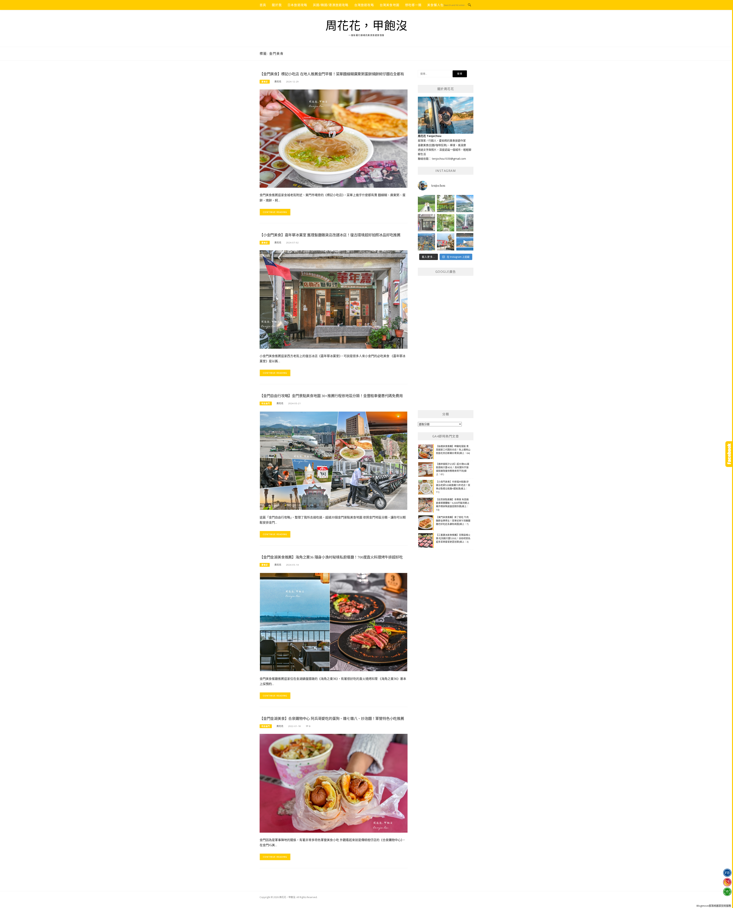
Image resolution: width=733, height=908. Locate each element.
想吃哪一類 (413, 5)
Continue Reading (275, 212)
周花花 (277, 81)
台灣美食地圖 (389, 5)
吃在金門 (266, 403)
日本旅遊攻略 (297, 5)
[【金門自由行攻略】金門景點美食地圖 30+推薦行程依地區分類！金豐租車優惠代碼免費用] (334, 460)
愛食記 (265, 81)
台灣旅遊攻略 (364, 5)
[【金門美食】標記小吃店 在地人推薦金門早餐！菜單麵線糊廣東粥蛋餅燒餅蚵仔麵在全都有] (334, 138)
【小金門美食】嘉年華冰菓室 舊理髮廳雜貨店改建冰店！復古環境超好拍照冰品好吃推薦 (330, 235)
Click (729, 454)
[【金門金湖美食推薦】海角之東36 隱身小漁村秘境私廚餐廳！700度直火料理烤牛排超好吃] (334, 621)
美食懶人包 (435, 5)
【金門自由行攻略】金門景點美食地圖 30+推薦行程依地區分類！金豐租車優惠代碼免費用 (331, 396)
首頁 (263, 5)
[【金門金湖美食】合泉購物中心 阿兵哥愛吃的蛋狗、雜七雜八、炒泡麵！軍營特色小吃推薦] (334, 783)
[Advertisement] (446, 346)
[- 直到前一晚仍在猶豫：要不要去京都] (445, 222)
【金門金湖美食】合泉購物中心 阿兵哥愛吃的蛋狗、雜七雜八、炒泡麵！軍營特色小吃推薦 (332, 719)
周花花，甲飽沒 (366, 26)
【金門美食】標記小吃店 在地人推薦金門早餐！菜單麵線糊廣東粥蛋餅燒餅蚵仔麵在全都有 (332, 74)
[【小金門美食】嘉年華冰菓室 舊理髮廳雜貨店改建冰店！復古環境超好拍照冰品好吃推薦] (334, 299)
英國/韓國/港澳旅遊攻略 (330, 5)
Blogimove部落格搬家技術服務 (714, 905)
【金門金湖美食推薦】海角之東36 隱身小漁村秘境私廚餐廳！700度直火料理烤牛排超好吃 (331, 557)
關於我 (277, 5)
